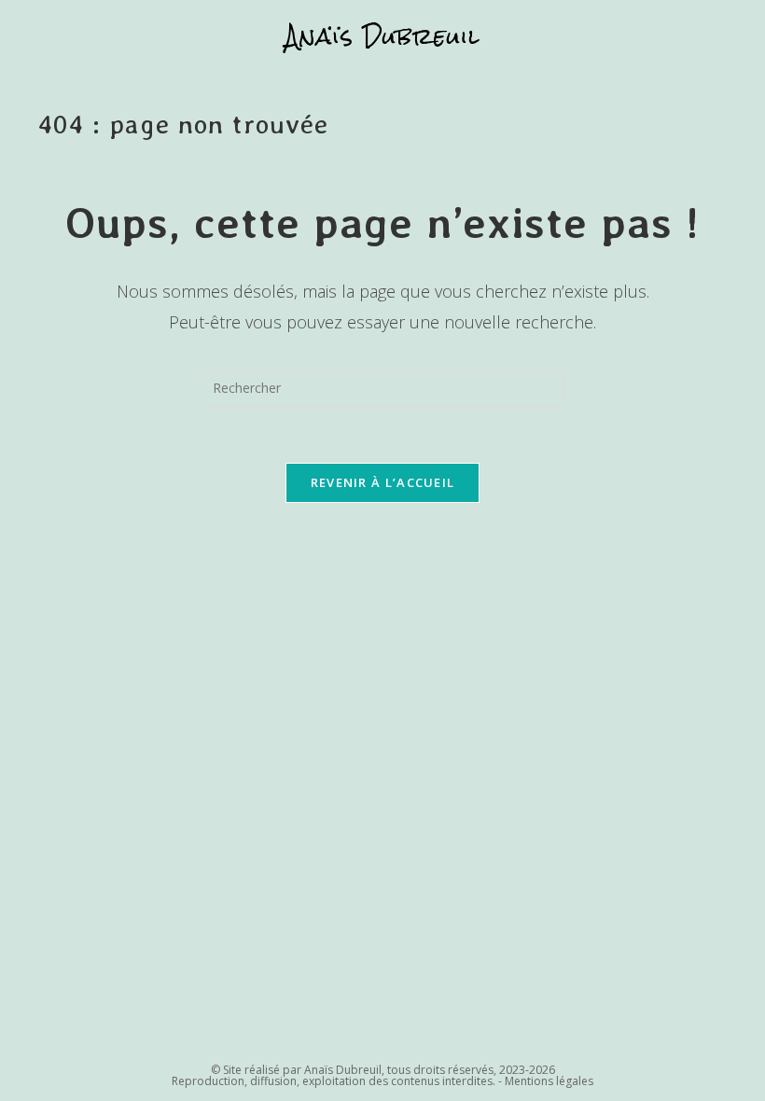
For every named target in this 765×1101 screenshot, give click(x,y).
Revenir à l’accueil (383, 482)
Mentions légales (549, 1081)
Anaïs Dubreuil (382, 36)
